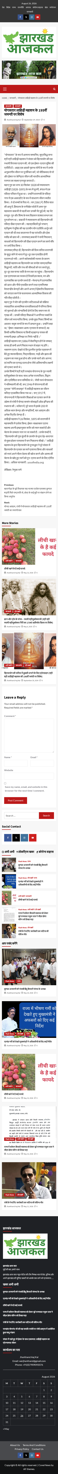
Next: (27, 506)
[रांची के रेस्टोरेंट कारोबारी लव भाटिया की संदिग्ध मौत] (9, 930)
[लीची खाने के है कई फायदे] (29, 546)
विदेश (8, 7)
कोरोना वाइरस (38, 7)
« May (6, 1428)
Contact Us (37, 1449)
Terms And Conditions (34, 1445)
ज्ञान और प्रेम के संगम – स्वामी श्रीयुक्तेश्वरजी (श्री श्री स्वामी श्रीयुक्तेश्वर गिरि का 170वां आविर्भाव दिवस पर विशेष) (28, 621)
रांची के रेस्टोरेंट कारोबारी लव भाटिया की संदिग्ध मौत (23, 1202)
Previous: (28, 490)
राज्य (14, 7)
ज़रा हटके (8, 106)
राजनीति (21, 7)
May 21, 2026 (28, 1206)
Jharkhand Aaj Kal (14, 120)
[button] (5, 88)
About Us (15, 1445)
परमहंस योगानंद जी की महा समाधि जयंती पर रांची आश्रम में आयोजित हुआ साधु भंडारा (29, 1330)
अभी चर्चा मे (9, 561)
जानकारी (30, 11)
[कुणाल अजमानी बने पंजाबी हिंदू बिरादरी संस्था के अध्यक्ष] (9, 864)
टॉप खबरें (17, 611)
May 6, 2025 (28, 626)
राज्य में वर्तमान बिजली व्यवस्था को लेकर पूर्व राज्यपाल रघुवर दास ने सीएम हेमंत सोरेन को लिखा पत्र (33, 916)
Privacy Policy (22, 1449)
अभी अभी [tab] (9, 852)
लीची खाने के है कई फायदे (14, 568)
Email (33, 757)
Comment (10, 716)
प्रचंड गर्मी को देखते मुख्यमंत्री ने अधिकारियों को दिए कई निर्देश (30, 883)
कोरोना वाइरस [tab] (46, 852)
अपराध (28, 7)
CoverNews (45, 1465)
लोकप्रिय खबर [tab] (26, 852)
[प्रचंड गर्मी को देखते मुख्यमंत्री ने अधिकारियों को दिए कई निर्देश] (9, 880)
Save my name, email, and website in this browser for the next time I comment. (26, 788)
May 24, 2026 (28, 993)
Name (8, 757)
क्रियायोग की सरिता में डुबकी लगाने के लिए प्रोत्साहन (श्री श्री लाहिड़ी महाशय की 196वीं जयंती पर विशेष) (28, 674)
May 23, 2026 (28, 573)
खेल (46, 7)
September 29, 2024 (31, 680)
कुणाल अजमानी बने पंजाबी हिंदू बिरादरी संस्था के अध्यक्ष (25, 989)
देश (3, 7)
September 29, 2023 (32, 120)
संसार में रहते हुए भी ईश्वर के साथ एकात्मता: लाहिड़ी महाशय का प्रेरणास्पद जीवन (26, 1341)
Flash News (22, 861)
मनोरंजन (53, 7)
